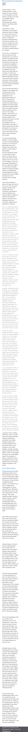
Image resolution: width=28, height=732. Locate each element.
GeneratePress (6, 731)
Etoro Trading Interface (8, 468)
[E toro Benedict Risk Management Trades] (14, 2)
